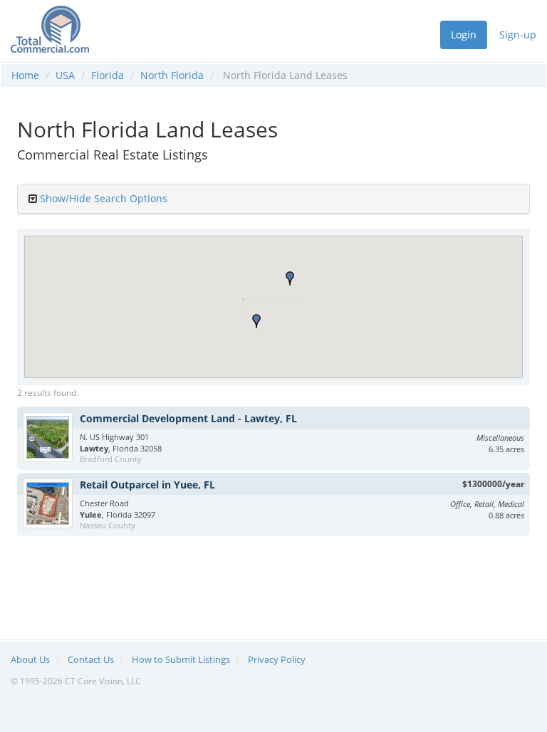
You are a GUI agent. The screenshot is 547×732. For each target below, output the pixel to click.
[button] (256, 321)
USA (65, 75)
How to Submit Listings (181, 659)
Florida (107, 75)
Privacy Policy (277, 659)
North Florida (172, 75)
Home (25, 75)
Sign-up (517, 34)
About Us (30, 659)
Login (463, 34)
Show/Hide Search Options (103, 198)
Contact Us (91, 659)
